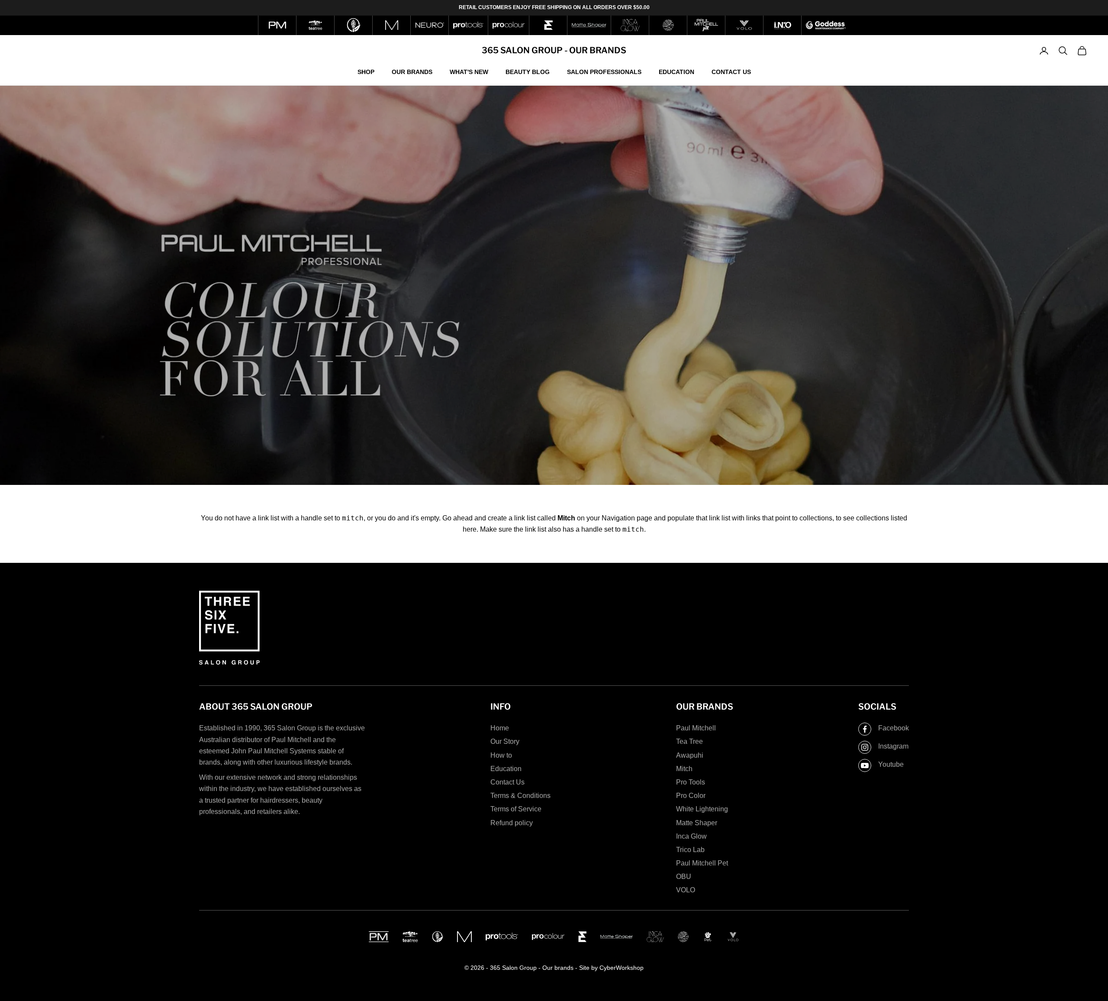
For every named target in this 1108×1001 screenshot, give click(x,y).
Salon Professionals (604, 71)
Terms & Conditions (520, 795)
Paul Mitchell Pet (702, 863)
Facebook (893, 728)
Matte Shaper (696, 823)
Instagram (893, 746)
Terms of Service (515, 809)
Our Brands (412, 71)
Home (499, 728)
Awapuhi (689, 755)
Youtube (891, 764)
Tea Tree (689, 741)
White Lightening (702, 809)
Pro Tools (690, 782)
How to (501, 755)
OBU (683, 876)
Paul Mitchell (696, 728)
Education (676, 71)
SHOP (366, 71)
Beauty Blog (528, 71)
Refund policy (511, 823)
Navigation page (627, 518)
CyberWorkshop (621, 967)
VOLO (685, 890)
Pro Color (690, 795)
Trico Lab (690, 849)
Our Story (504, 741)
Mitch (684, 768)
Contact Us (731, 71)
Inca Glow (691, 836)
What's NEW (469, 71)
